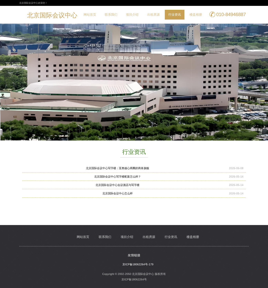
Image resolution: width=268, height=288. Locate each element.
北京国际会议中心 (52, 16)
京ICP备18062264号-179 (137, 264)
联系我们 (111, 14)
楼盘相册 (196, 14)
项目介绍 (132, 14)
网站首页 (90, 14)
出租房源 (153, 14)
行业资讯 (174, 14)
